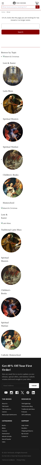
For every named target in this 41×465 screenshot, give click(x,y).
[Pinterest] (27, 392)
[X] (22, 392)
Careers (4, 412)
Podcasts (24, 412)
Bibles (4, 428)
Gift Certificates (26, 414)
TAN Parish (5, 406)
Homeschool (6, 433)
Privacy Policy (21, 460)
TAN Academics (6, 409)
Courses (4, 431)
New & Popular (6, 439)
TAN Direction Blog (26, 406)
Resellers (24, 428)
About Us (4, 403)
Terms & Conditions (8, 460)
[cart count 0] (37, 4)
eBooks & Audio (7, 436)
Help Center (25, 425)
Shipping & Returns (27, 431)
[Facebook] (16, 392)
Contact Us (24, 436)
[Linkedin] (33, 392)
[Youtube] (5, 392)
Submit (34, 385)
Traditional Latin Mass (28, 409)
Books (4, 425)
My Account (24, 433)
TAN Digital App (26, 403)
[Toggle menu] (2, 3)
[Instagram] (11, 392)
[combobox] (20, 7)
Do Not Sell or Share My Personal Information (16, 456)
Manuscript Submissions (9, 414)
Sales (3, 442)
